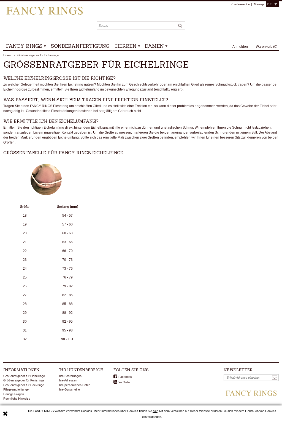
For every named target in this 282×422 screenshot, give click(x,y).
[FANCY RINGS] (44, 9)
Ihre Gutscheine (69, 389)
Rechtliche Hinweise (16, 398)
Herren (126, 46)
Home (7, 55)
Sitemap (258, 4)
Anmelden (240, 47)
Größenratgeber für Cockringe (23, 385)
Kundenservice (240, 4)
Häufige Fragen (13, 394)
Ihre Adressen (67, 380)
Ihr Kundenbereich (81, 369)
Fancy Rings (24, 46)
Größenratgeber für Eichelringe (24, 376)
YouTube (124, 382)
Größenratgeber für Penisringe (23, 380)
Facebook (125, 376)
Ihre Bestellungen (70, 376)
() (266, 47)
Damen (154, 46)
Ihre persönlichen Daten (74, 385)
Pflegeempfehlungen (16, 389)
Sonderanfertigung (80, 46)
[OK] (274, 377)
